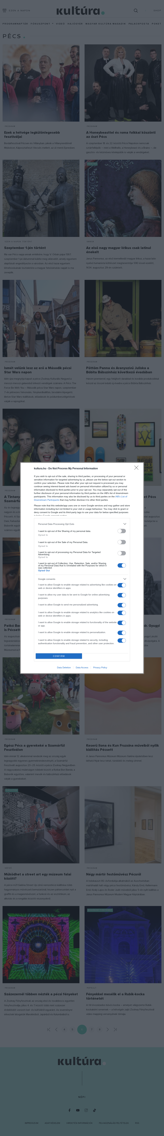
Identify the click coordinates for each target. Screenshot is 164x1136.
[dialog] (82, 568)
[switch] (122, 531)
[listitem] (82, 524)
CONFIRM (59, 656)
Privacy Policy (100, 667)
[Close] (137, 469)
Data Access (82, 667)
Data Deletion (64, 667)
